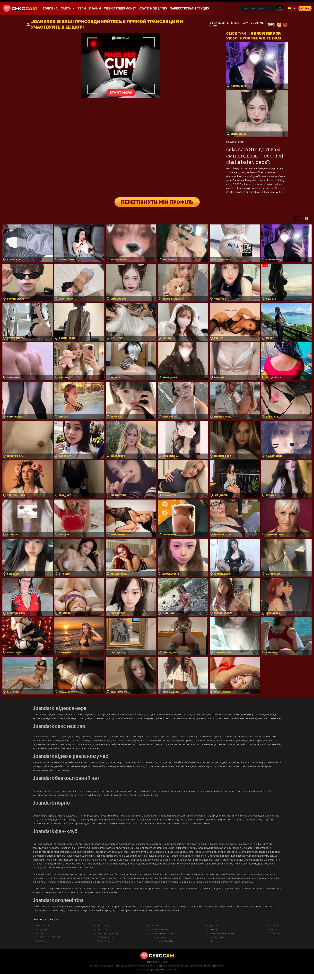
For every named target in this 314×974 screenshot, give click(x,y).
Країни (95, 8)
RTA (149, 961)
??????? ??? (274, 933)
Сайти (66, 8)
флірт (241, 141)
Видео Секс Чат (106, 937)
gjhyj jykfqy (41, 929)
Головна (50, 8)
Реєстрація (305, 8)
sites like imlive (216, 937)
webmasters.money (120, 8)
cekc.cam (237, 149)
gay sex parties (159, 937)
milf (254, 192)
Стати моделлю (153, 8)
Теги (82, 8)
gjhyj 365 (272, 929)
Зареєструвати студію (189, 8)
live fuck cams (43, 925)
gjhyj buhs (41, 933)
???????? (102, 929)
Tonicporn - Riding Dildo (163, 941)
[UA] (291, 8)
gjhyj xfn (213, 925)
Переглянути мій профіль (157, 202)
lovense (280, 188)
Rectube (268, 168)
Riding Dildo (104, 941)
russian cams (274, 925)
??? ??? (155, 925)
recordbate (232, 168)
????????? (103, 925)
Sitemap (213, 929)
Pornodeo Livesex (161, 929)
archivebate (245, 168)
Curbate (278, 168)
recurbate (258, 168)
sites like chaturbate (108, 933)
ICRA (164, 961)
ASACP (156, 961)
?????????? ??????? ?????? (50, 937)
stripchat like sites (218, 941)
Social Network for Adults (221, 933)
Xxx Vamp (41, 941)
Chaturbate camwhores (252, 184)
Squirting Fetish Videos (163, 933)
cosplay (241, 192)
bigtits (231, 192)
